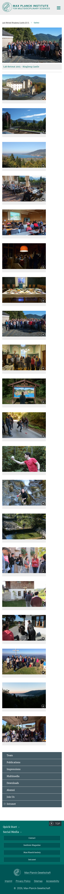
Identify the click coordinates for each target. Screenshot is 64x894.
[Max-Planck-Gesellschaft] (19, 872)
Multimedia (13, 776)
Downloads (13, 783)
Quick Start (10, 826)
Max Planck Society (32, 852)
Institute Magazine (32, 845)
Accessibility (52, 881)
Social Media (11, 831)
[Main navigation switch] (59, 8)
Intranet (11, 804)
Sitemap (38, 881)
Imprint (8, 881)
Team (10, 755)
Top (57, 823)
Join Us (11, 797)
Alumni (11, 790)
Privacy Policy (23, 881)
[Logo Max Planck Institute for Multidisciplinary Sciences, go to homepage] (26, 7)
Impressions (14, 769)
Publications (13, 762)
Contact (32, 838)
